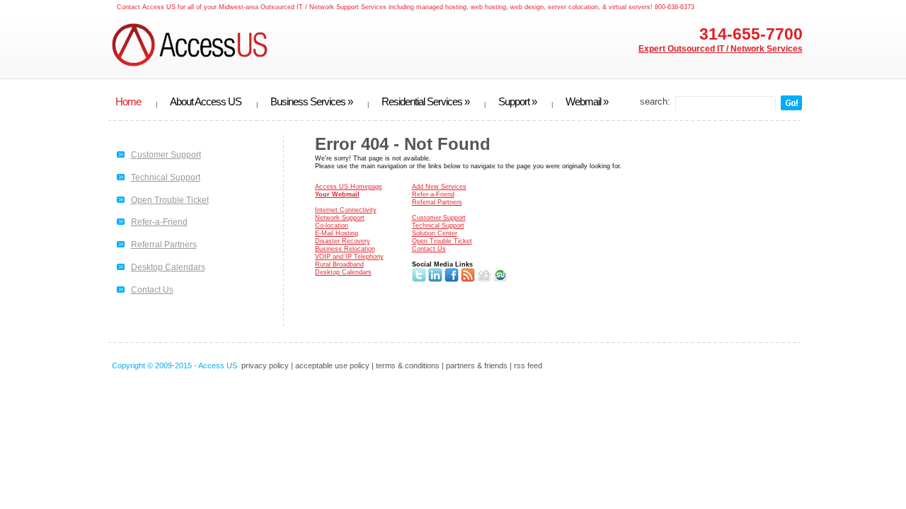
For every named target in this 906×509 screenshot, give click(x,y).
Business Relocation (345, 248)
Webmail (587, 101)
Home (128, 101)
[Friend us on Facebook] (452, 279)
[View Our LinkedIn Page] (435, 279)
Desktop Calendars (168, 267)
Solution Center (434, 233)
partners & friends (477, 365)
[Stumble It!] (500, 279)
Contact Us (152, 290)
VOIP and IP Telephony (349, 256)
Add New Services (439, 186)
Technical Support (165, 177)
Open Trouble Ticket (170, 200)
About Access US (205, 101)
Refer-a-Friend (159, 222)
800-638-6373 (674, 7)
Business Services (311, 101)
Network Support (340, 217)
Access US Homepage (348, 186)
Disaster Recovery (342, 241)
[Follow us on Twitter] (419, 279)
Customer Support (166, 155)
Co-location (331, 225)
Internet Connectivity (346, 209)
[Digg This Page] (484, 279)
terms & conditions (408, 365)
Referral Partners (164, 245)
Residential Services (425, 101)
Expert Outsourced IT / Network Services (720, 49)
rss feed (528, 365)
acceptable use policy (332, 365)
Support (517, 101)
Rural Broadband (339, 264)
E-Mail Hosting (336, 233)
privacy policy (265, 365)
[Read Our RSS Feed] (468, 279)
